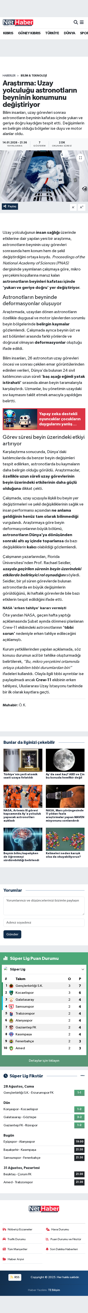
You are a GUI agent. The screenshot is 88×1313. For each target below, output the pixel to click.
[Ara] (76, 22)
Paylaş (12, 206)
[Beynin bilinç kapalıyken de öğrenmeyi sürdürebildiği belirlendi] (22, 839)
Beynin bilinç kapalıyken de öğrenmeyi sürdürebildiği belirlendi (21, 857)
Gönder (12, 934)
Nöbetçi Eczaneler (20, 1229)
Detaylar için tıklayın (44, 1060)
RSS (16, 1277)
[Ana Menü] (82, 22)
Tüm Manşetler (17, 1249)
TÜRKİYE (52, 33)
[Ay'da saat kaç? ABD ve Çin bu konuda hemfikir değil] (65, 760)
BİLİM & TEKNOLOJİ (34, 75)
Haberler (9, 75)
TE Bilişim (54, 1290)
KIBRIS (8, 33)
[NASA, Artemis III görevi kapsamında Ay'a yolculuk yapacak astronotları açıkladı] (22, 796)
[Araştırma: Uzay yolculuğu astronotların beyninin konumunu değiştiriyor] (44, 176)
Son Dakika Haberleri (64, 1249)
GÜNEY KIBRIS (29, 33)
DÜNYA (69, 33)
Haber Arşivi (16, 1259)
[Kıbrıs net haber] (18, 22)
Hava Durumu (60, 1229)
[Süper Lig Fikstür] (83, 1076)
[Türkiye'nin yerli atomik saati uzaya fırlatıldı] (22, 760)
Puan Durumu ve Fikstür (66, 1239)
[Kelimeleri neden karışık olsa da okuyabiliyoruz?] (65, 839)
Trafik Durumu (16, 1239)
